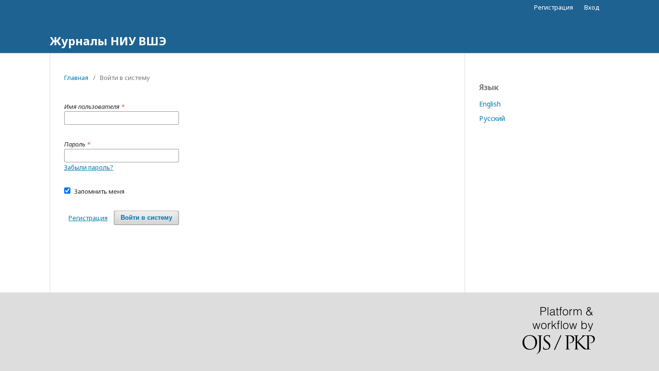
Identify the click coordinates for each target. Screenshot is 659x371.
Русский (492, 118)
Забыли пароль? (88, 167)
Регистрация (553, 7)
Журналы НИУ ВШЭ (108, 41)
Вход (592, 7)
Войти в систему (146, 217)
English (490, 103)
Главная (76, 77)
